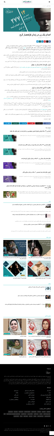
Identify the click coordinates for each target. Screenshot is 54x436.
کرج (25, 48)
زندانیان (41, 414)
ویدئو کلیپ (16, 397)
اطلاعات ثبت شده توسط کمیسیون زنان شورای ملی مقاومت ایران (33, 67)
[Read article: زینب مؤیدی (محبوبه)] (14, 347)
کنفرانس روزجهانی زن (30, 404)
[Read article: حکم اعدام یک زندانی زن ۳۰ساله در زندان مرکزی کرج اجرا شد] (9, 165)
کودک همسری (16, 416)
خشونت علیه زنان (27, 411)
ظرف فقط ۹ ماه (43, 109)
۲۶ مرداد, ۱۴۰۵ (48, 189)
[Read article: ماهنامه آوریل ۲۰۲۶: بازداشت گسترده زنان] (14, 269)
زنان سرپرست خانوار (47, 414)
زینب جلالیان (36, 414)
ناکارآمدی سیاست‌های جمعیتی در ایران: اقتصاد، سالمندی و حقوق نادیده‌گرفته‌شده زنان (28, 204)
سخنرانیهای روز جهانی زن (29, 393)
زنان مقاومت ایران (47, 404)
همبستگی (16, 395)
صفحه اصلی (49, 6)
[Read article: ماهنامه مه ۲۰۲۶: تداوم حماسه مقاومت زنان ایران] (39, 269)
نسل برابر (30, 416)
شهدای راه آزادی (7, 333)
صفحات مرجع (31, 397)
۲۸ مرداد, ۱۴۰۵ (48, 300)
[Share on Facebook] (50, 41)
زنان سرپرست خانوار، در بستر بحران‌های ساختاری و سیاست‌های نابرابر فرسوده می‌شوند (28, 214)
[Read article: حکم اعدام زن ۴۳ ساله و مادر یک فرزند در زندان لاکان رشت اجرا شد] (9, 151)
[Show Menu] (49, 2)
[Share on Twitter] (47, 41)
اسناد (50, 393)
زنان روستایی (10, 411)
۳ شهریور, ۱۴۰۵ (48, 146)
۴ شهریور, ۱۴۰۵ (48, 133)
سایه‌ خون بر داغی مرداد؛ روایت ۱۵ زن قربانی (36, 287)
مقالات (17, 393)
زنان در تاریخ (48, 402)
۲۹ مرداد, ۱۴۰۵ (48, 174)
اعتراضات (48, 411)
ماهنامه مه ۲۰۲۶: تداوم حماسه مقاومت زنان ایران (43, 278)
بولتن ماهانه (31, 255)
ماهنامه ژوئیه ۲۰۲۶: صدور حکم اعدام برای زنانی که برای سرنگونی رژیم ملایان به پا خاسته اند (40, 258)
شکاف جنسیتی (30, 414)
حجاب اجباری (34, 411)
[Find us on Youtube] (46, 426)
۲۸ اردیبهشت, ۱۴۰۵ (47, 219)
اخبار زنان (44, 6)
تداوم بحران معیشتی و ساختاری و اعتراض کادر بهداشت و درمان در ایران (31, 295)
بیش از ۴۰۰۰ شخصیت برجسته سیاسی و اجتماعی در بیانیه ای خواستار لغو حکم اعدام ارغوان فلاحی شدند (28, 187)
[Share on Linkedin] (42, 41)
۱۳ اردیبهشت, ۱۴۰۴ (45, 37)
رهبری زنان (15, 411)
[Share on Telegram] (37, 41)
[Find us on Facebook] (50, 426)
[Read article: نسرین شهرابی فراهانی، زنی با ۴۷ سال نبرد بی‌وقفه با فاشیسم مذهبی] (39, 347)
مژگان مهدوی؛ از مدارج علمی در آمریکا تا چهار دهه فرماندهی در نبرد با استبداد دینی (40, 337)
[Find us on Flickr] (44, 426)
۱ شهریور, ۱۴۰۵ (48, 160)
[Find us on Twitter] (48, 426)
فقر (4, 414)
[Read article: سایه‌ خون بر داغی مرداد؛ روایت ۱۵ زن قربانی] (48, 288)
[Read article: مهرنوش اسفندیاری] (14, 327)
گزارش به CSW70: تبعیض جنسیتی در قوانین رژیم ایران (34, 224)
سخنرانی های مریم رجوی (29, 390)
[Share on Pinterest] (45, 41)
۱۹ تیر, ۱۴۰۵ (48, 209)
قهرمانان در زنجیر (31, 402)
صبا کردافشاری (24, 414)
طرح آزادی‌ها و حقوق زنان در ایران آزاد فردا (13, 414)
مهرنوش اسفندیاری (23, 336)
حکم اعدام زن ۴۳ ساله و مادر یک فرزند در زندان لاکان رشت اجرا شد (34, 145)
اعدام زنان (45, 119)
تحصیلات (39, 411)
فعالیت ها (32, 399)
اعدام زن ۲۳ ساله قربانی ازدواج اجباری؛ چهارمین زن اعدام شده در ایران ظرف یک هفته (30, 131)
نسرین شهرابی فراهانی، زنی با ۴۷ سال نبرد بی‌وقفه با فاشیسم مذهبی (40, 356)
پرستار (21, 416)
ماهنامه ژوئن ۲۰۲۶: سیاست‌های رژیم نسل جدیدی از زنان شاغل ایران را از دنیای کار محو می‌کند (14, 258)
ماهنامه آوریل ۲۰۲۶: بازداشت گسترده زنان (19, 278)
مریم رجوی (16, 390)
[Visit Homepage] (27, 2)
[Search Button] (4, 2)
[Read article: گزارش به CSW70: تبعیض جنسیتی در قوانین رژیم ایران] (48, 226)
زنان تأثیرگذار (48, 399)
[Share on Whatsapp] (40, 41)
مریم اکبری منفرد (40, 416)
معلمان (35, 416)
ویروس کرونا (25, 416)
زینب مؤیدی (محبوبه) (22, 356)
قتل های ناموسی (47, 416)
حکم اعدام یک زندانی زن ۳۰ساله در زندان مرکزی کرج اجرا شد (36, 158)
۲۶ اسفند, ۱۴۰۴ (48, 228)
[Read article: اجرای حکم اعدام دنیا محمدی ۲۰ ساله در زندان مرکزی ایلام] (9, 179)
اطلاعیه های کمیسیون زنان (46, 395)
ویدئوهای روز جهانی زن (13, 399)
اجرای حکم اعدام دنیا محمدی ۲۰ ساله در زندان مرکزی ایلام (37, 172)
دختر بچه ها (21, 411)
